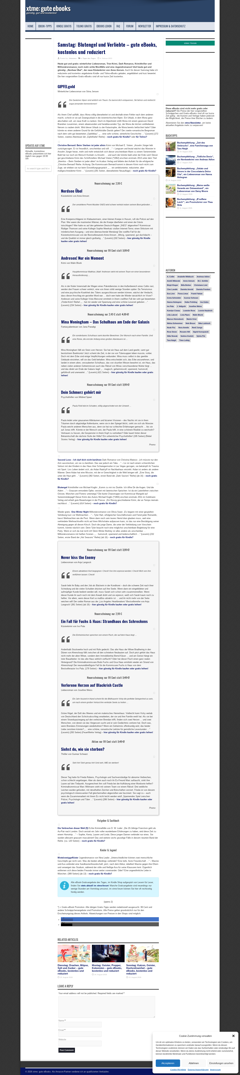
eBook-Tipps (45, 26)
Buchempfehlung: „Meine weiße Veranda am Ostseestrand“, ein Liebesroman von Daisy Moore (193, 188)
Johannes (73, 58)
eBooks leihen (104, 26)
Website (62, 1039)
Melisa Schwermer (175, 323)
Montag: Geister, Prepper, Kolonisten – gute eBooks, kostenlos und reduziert (107, 968)
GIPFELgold (66, 86)
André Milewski (173, 281)
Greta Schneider (174, 298)
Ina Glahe (204, 302)
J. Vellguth (181, 306)
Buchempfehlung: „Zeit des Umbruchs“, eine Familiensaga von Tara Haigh (195, 145)
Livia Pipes (185, 315)
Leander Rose (189, 311)
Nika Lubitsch (204, 323)
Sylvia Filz (201, 336)
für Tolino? (141, 137)
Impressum (215, 1070)
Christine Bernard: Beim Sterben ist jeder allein (81, 145)
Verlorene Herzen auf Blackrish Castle (92, 685)
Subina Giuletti (187, 336)
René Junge (197, 328)
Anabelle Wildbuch (185, 277)
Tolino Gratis (84, 26)
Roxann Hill (185, 332)
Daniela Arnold (187, 289)
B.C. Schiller (203, 281)
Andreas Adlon (203, 277)
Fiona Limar (183, 294)
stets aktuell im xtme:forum (95, 885)
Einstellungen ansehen (221, 1063)
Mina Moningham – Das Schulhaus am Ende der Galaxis (105, 322)
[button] (233, 1035)
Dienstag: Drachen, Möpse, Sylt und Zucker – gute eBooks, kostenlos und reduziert (73, 969)
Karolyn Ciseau (173, 311)
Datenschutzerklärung (198, 1070)
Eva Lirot (171, 294)
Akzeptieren (167, 1063)
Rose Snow (172, 332)
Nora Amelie (183, 328)
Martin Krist (192, 319)
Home (30, 26)
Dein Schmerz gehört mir (81, 392)
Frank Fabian (196, 294)
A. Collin (170, 277)
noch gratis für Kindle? (119, 137)
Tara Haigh (171, 340)
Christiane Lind (200, 285)
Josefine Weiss (195, 306)
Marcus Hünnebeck (175, 319)
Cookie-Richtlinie (178, 1070)
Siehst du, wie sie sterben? (82, 749)
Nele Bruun (190, 323)
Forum (129, 26)
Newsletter (144, 26)
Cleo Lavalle (172, 289)
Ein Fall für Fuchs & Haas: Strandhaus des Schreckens (104, 621)
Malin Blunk (198, 315)
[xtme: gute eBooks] (48, 14)
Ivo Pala (170, 306)
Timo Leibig (184, 340)
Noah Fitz (171, 328)
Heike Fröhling (191, 302)
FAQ (118, 26)
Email (61, 1030)
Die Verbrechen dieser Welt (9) (73, 828)
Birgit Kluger (172, 285)
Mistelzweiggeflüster (68, 857)
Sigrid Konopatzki (200, 332)
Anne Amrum (189, 281)
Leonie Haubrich (205, 311)
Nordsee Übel (71, 191)
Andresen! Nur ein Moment (82, 258)
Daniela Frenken (203, 289)
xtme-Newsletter (193, 123)
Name (61, 1020)
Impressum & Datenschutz (170, 26)
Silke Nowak (172, 336)
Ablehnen (194, 1063)
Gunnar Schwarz (191, 298)
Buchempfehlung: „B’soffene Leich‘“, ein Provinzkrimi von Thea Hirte (195, 202)
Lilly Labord (172, 315)
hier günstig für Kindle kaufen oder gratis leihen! (108, 305)
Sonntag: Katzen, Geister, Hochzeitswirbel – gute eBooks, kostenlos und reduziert (140, 969)
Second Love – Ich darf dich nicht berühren (80, 460)
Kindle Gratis (63, 26)
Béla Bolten (186, 285)
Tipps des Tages (89, 58)
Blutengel (62, 487)
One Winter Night (80, 512)
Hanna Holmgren (174, 302)
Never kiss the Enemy (78, 557)
